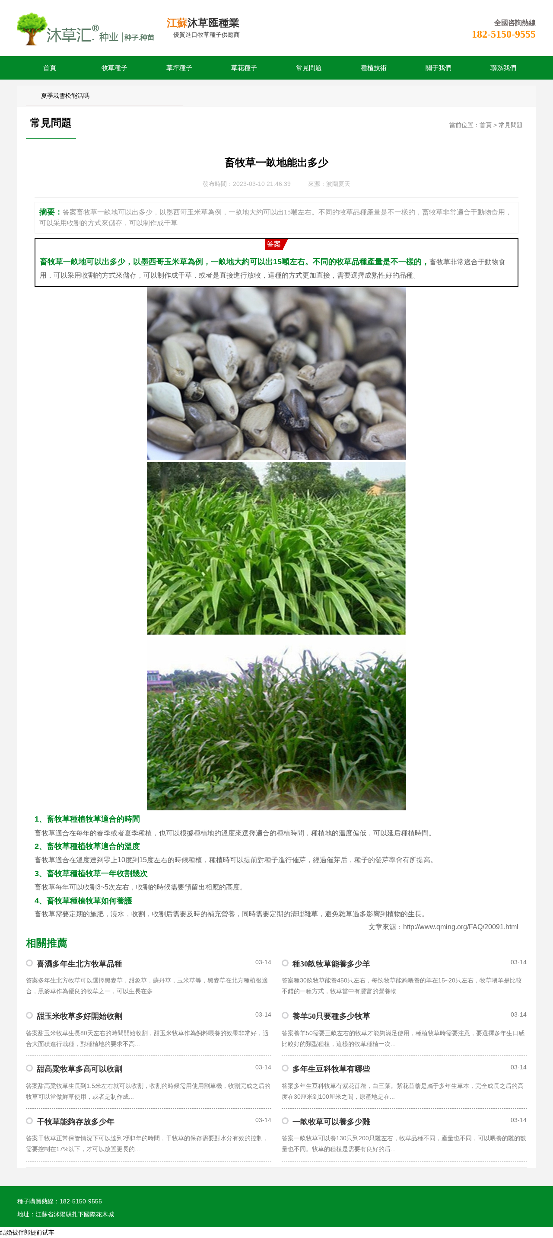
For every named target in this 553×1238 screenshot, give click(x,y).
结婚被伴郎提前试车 (27, 1232)
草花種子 (244, 67)
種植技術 (374, 67)
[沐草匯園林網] (86, 28)
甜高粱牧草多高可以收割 (79, 1069)
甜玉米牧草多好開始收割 (79, 1016)
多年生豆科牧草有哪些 (331, 1069)
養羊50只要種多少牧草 (331, 1016)
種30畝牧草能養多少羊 (331, 964)
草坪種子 (179, 67)
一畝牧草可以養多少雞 (331, 1121)
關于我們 (438, 67)
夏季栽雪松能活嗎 (65, 96)
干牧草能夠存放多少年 (75, 1121)
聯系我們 (503, 67)
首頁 (49, 67)
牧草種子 (114, 67)
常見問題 (309, 67)
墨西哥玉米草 (164, 261)
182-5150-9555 (504, 34)
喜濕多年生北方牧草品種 (79, 964)
